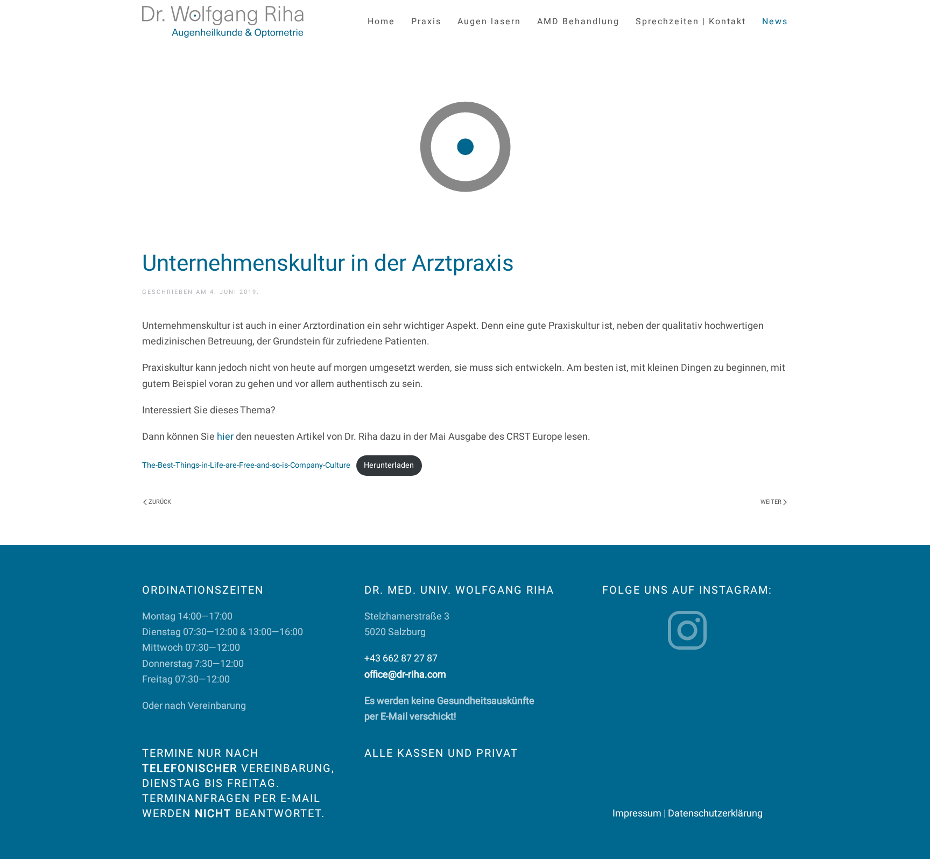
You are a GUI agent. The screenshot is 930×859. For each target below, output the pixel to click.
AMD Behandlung (578, 21)
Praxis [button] (426, 21)
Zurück (160, 501)
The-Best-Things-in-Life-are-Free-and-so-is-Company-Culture (246, 465)
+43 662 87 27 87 (401, 658)
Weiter (770, 501)
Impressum (636, 813)
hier (225, 437)
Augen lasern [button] (489, 21)
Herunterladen (389, 465)
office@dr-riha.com (405, 674)
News (775, 21)
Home (381, 21)
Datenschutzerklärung (715, 813)
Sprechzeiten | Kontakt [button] (691, 21)
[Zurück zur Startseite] (223, 21)
